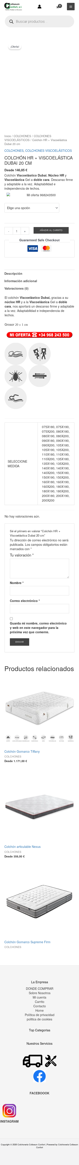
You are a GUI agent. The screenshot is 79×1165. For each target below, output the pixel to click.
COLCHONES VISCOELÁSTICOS (27, 138)
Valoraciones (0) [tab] (16, 288)
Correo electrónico (25, 600)
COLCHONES (22, 136)
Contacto (39, 1006)
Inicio (7, 136)
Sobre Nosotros (39, 993)
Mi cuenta (39, 997)
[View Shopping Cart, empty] (57, 5)
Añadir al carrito (51, 230)
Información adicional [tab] (20, 281)
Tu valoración (22, 555)
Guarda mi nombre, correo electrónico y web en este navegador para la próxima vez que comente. (38, 627)
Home (39, 1010)
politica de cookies (39, 1019)
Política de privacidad (39, 1015)
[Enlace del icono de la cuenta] (39, 7)
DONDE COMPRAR (39, 988)
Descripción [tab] (13, 273)
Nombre (16, 583)
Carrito (39, 1001)
